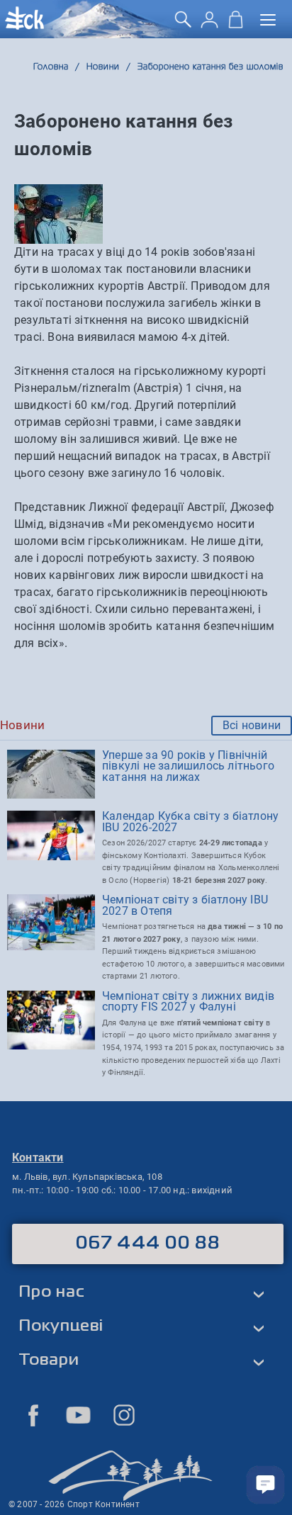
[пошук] (183, 24)
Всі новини (252, 725)
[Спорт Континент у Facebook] (33, 1415)
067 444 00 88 (148, 1243)
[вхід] (209, 24)
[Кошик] (236, 24)
